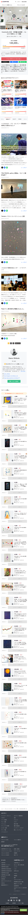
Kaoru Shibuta (11, 36)
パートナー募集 (21, 903)
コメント (25, 119)
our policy (2, 913)
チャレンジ (16, 819)
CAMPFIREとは (17, 862)
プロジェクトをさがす (8, 808)
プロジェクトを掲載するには (7, 5)
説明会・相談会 (16, 848)
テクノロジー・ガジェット (6, 815)
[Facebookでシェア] (4, 167)
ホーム (2, 119)
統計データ (16, 854)
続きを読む (23, 371)
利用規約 (15, 875)
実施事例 (15, 852)
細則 (15, 877)
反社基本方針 (16, 885)
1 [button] (8, 343)
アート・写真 (18, 36)
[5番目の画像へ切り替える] (25, 27)
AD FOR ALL (3, 876)
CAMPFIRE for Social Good (6, 868)
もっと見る (23, 167)
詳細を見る (4, 406)
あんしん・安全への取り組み (19, 864)
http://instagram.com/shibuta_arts (11, 376)
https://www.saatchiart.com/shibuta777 (12, 378)
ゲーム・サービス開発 (5, 825)
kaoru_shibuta (7, 374)
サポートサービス (17, 850)
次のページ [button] (17, 343)
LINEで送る (23, 61)
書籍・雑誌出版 (16, 825)
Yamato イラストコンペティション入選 (13, 216)
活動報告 (8, 119)
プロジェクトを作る (4, 839)
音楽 (15, 817)
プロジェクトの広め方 (5, 854)
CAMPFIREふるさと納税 (5, 874)
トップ (2, 808)
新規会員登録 (24, 1)
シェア (14, 61)
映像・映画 (16, 823)
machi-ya (3, 882)
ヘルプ (15, 868)
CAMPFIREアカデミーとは (6, 848)
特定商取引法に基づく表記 (18, 881)
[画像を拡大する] (12, 403)
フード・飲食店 (4, 819)
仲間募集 (19, 119)
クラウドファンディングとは (6, 850)
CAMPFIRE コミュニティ (5, 864)
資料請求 (2, 841)
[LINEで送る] (7, 167)
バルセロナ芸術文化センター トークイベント (13, 269)
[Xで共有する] (2, 167)
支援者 (14, 119)
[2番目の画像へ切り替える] (8, 27)
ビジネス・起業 (4, 827)
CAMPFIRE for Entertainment (6, 870)
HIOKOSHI (3, 878)
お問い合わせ (16, 870)
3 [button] (13, 343)
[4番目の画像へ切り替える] (19, 27)
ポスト (6, 61)
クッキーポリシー (17, 890)
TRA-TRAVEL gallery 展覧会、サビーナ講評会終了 (13, 174)
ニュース (15, 866)
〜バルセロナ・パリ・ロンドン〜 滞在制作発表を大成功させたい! (13, 124)
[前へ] (1, 16)
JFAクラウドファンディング (6, 880)
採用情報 (14, 903)
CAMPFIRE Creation (5, 866)
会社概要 (7, 903)
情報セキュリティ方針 (18, 883)
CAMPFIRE (3, 862)
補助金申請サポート (4, 885)
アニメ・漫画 (3, 821)
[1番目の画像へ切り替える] (3, 27)
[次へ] (26, 16)
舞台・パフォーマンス (18, 829)
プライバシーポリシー (18, 879)
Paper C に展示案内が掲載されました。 (13, 309)
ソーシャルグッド (4, 831)
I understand (23, 910)
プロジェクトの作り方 (5, 852)
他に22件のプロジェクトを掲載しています (15, 364)
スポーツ (15, 821)
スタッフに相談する (17, 839)
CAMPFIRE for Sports (5, 872)
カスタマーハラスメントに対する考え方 (20, 888)
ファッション (3, 823)
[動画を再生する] (14, 16)
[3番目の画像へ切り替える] (14, 27)
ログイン (19, 1)
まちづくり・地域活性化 (18, 815)
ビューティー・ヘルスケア (18, 827)
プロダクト (3, 817)
